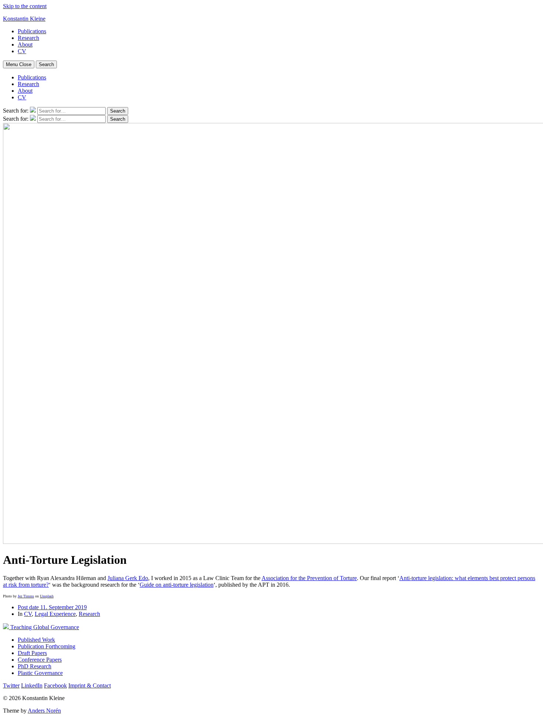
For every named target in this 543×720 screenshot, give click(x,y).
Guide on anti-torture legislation (177, 585)
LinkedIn (31, 685)
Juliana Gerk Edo (127, 578)
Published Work (36, 640)
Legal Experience (55, 614)
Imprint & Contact (89, 685)
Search (46, 64)
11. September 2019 (52, 607)
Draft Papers (32, 653)
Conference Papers (40, 659)
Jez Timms (26, 596)
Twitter (11, 685)
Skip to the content (25, 6)
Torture (348, 578)
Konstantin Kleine (24, 19)
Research (28, 38)
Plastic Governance (40, 673)
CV (22, 51)
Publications (32, 31)
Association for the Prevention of (301, 578)
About (25, 44)
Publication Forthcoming (46, 646)
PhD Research (34, 666)
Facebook (55, 685)
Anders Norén (44, 710)
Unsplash (47, 596)
